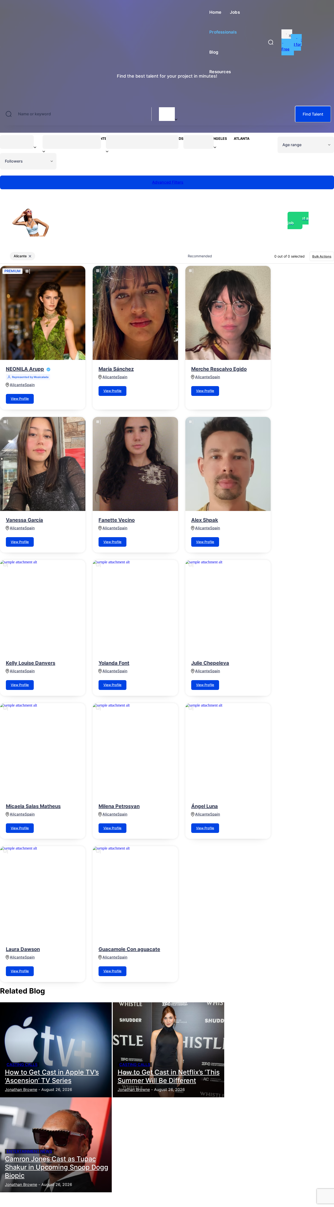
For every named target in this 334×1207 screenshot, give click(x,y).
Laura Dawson (23, 949)
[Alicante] (167, 111)
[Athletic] (198, 141)
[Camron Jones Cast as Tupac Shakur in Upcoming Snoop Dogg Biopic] (56, 1144)
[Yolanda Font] (135, 607)
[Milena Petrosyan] (135, 750)
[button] (271, 42)
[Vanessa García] (42, 464)
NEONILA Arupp (25, 369)
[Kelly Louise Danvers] (42, 607)
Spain (30, 385)
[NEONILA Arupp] (42, 313)
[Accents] (71, 141)
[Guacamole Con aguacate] (135, 893)
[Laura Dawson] (42, 893)
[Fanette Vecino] (135, 464)
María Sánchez (116, 369)
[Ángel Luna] (228, 750)
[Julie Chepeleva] (228, 607)
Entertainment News (29, 1151)
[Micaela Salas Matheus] (42, 750)
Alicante (17, 385)
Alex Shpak (204, 520)
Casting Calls (22, 1064)
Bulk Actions (321, 256)
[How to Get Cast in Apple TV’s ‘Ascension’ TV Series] (56, 1049)
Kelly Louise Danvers (30, 663)
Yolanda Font (114, 663)
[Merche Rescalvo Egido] (228, 313)
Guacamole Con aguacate (129, 949)
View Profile (20, 399)
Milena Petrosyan (119, 806)
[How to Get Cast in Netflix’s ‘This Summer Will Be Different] (168, 1049)
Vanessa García (24, 520)
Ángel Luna (204, 806)
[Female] (17, 141)
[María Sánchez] (135, 313)
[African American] (142, 141)
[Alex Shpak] (228, 464)
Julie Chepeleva (210, 663)
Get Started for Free (291, 44)
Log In (286, 37)
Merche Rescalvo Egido (219, 369)
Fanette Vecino (117, 520)
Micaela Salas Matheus (33, 806)
